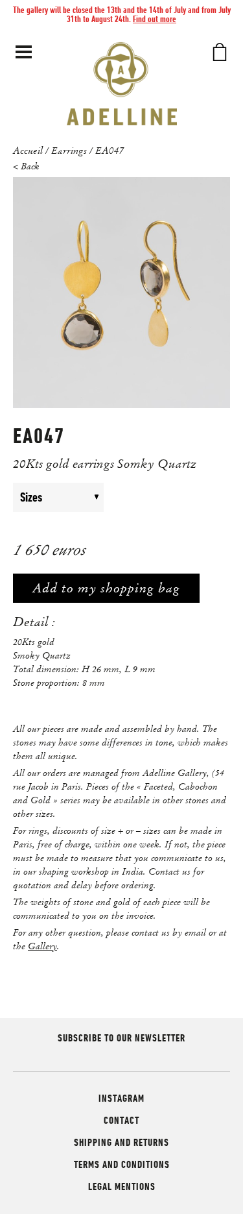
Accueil (28, 149)
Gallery (42, 946)
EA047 (109, 149)
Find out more (154, 19)
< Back (26, 166)
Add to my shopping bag (106, 588)
